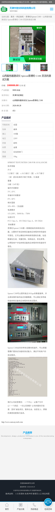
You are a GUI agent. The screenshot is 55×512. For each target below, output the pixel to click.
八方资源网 (19, 494)
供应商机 (20, 17)
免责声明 (28, 494)
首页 (12, 17)
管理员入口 (37, 494)
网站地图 (46, 494)
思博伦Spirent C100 (33, 17)
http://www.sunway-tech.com (12, 422)
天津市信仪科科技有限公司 (22, 490)
